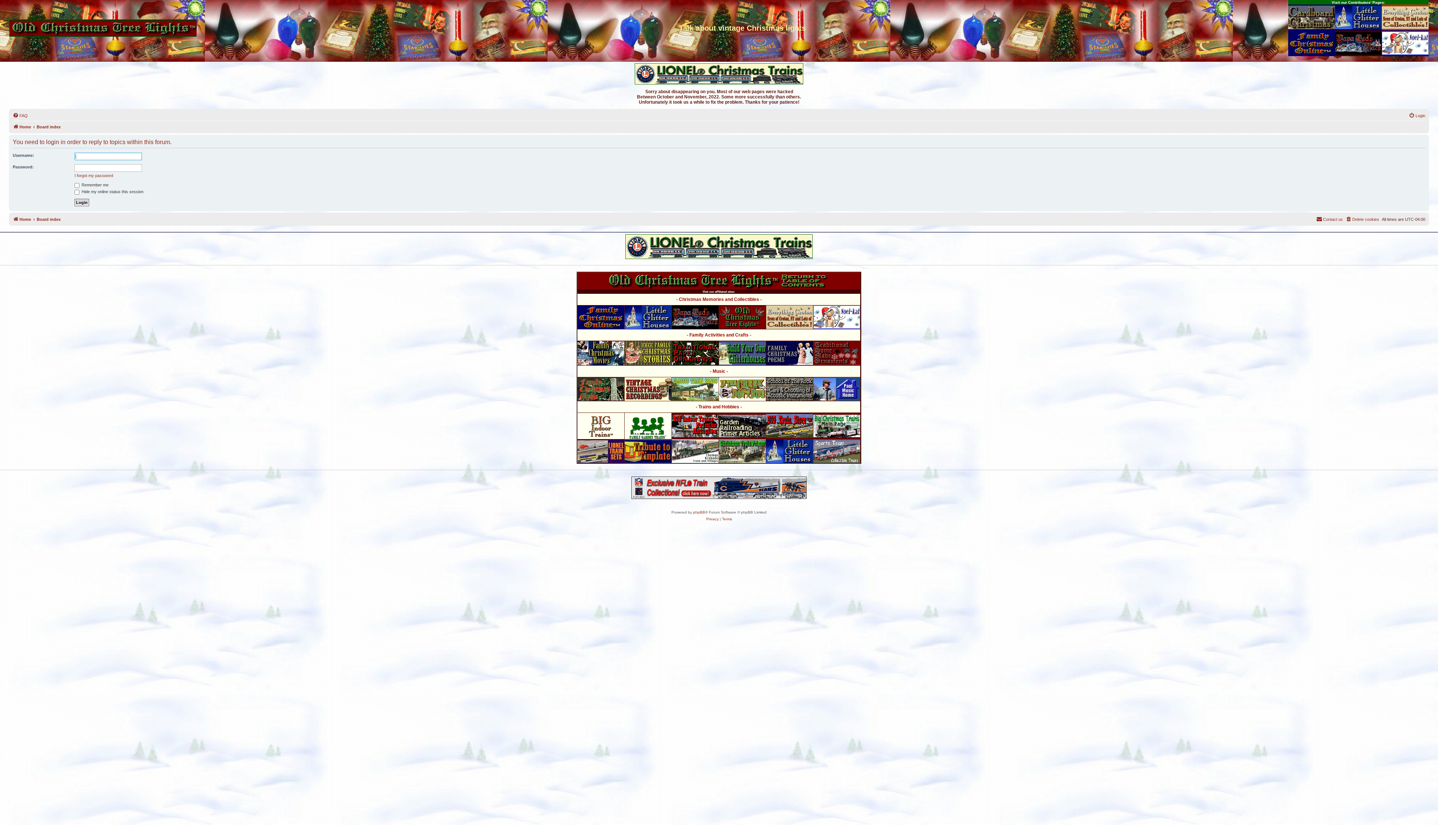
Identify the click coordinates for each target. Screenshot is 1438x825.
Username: (23, 155)
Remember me (95, 185)
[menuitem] (20, 115)
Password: (23, 167)
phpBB (699, 512)
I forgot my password (94, 175)
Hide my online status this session (112, 191)
